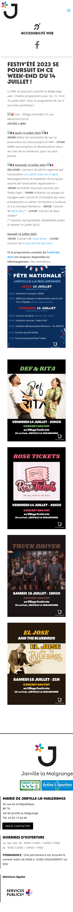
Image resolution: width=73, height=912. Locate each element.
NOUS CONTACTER (17, 826)
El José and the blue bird (37, 243)
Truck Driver (39, 238)
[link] (41, 174)
